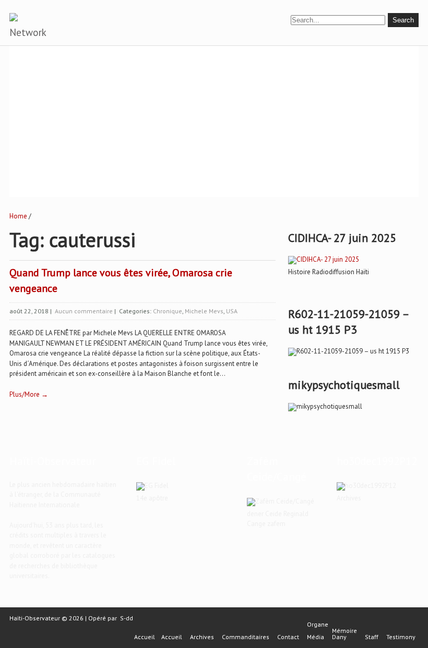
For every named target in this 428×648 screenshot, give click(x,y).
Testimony (400, 637)
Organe (317, 624)
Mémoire (344, 631)
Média (315, 637)
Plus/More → (28, 394)
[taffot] (323, 259)
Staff (371, 637)
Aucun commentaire (84, 311)
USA (231, 311)
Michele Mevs (204, 311)
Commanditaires (245, 637)
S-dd (126, 618)
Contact (288, 637)
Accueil (144, 637)
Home (18, 216)
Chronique (167, 311)
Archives (202, 637)
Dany (339, 637)
